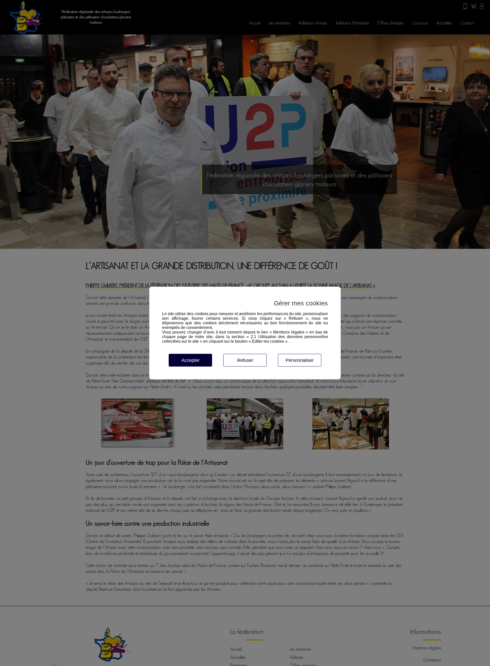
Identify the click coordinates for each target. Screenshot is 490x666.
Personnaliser (300, 360)
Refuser (245, 360)
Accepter (190, 360)
